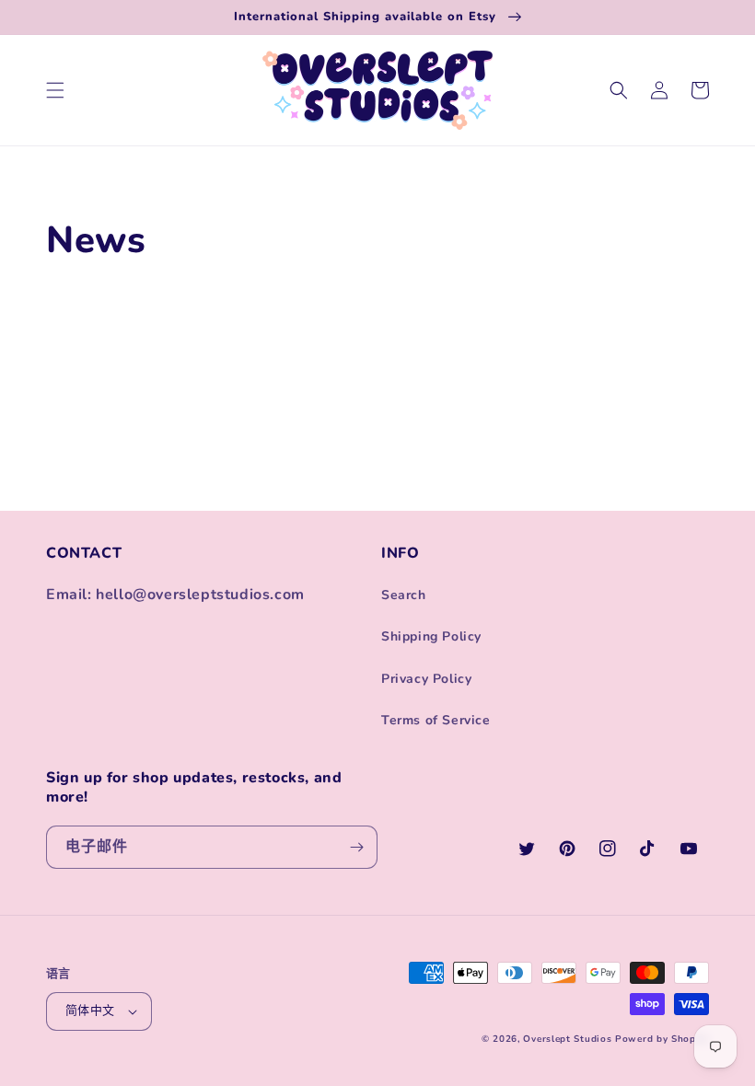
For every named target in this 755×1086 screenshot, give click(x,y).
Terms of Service (436, 720)
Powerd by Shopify (662, 1039)
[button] (55, 90)
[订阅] (356, 847)
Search (403, 595)
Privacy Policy (426, 678)
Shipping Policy (431, 636)
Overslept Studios (567, 1039)
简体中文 (90, 1010)
